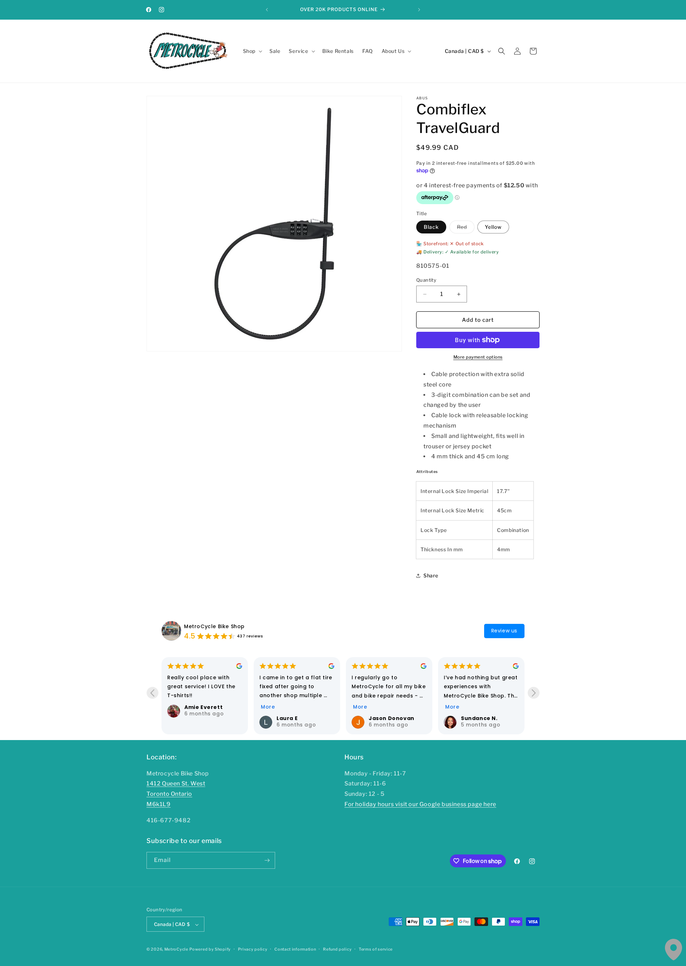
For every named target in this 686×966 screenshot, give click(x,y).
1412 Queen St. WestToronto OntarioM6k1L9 (175, 794)
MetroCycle (176, 949)
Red (465, 228)
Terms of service (376, 949)
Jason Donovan (391, 718)
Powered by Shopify (210, 949)
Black (431, 227)
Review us (504, 630)
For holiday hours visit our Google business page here (420, 804)
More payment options (478, 357)
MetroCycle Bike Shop (214, 626)
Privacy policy (253, 949)
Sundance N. (479, 718)
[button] (252, 51)
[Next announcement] (419, 9)
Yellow (493, 227)
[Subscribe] (267, 860)
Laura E (287, 718)
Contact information (295, 949)
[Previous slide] (152, 693)
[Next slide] (534, 693)
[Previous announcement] (267, 9)
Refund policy (337, 949)
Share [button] (430, 575)
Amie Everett (203, 707)
